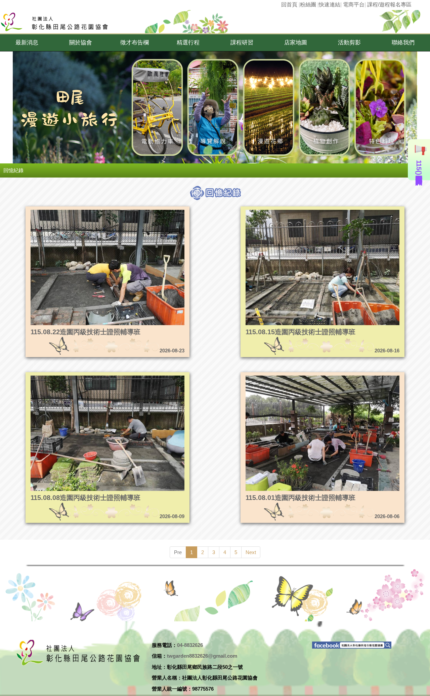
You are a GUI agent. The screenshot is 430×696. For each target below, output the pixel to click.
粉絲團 (308, 4)
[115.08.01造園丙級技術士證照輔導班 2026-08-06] (302, 377)
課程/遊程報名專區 (389, 4)
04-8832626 (190, 645)
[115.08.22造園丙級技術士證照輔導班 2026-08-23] (87, 212)
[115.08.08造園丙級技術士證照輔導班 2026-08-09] (87, 377)
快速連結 (329, 4)
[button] (27, 42)
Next (251, 552)
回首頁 (289, 4)
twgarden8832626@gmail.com (202, 656)
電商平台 (353, 4)
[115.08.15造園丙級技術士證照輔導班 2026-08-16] (302, 212)
